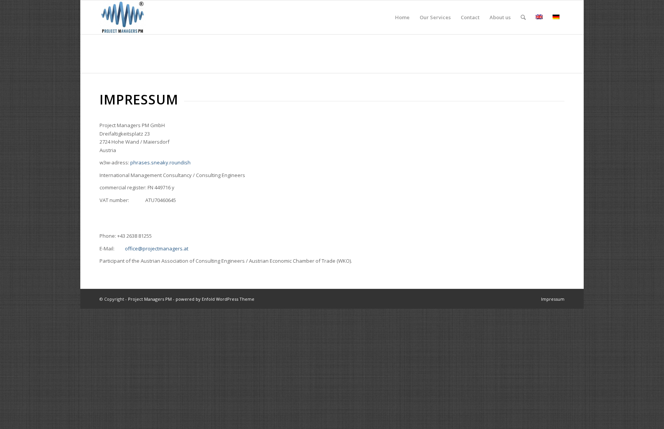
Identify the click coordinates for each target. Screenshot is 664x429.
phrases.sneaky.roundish (160, 162)
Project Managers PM (150, 299)
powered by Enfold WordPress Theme (215, 299)
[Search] (523, 17)
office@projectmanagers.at (156, 248)
